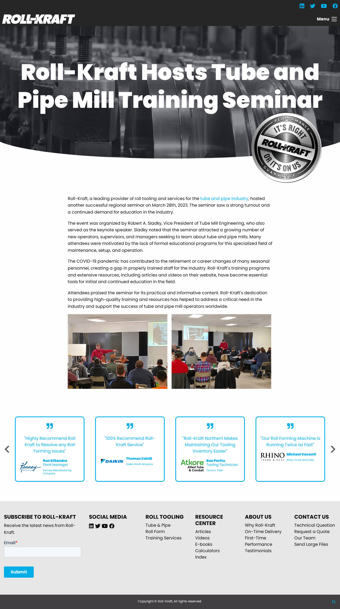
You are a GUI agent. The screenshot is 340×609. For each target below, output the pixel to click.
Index (201, 557)
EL (334, 602)
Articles (203, 532)
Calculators (207, 551)
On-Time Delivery (263, 532)
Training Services (163, 538)
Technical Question (314, 525)
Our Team (304, 538)
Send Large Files (311, 544)
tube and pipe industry (224, 198)
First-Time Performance (258, 541)
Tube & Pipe (158, 525)
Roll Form (155, 532)
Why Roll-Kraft (260, 525)
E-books (203, 544)
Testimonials (258, 551)
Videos (202, 538)
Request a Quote (312, 532)
